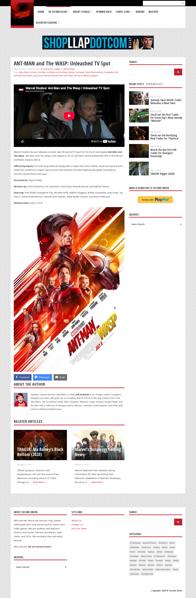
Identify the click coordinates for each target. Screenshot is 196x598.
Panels (150, 560)
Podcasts (159, 560)
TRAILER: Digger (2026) (162, 173)
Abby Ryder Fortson (28, 72)
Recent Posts (136, 84)
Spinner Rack (104, 12)
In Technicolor (57, 12)
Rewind (140, 12)
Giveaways (169, 552)
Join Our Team (79, 528)
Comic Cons (123, 12)
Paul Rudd (68, 75)
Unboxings (134, 574)
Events (164, 547)
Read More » (39, 482)
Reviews (133, 565)
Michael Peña (57, 75)
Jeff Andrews (69, 69)
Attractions (163, 543)
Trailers (57, 69)
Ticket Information (162, 569)
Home (41, 12)
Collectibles (134, 547)
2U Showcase (135, 543)
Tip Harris (78, 75)
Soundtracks (135, 569)
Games (159, 552)
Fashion (151, 552)
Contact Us (77, 524)
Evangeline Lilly (111, 72)
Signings (168, 565)
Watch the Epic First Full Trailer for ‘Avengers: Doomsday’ (163, 153)
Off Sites (142, 560)
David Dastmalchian (94, 72)
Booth (172, 543)
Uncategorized (147, 574)
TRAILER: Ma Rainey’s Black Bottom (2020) (40, 451)
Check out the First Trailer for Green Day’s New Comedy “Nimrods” (166, 118)
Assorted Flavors (46, 22)
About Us (76, 520)
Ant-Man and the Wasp (57, 72)
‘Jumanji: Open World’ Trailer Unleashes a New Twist (166, 101)
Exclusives (142, 552)
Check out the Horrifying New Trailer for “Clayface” (164, 137)
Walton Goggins (90, 75)
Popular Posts (154, 84)
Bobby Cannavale (77, 72)
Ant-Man (42, 72)
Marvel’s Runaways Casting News (98, 451)
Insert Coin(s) (81, 12)
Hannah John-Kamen (23, 75)
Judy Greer (38, 75)
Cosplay (156, 547)
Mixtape (153, 12)
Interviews (172, 556)
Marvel (47, 75)
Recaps (168, 560)
